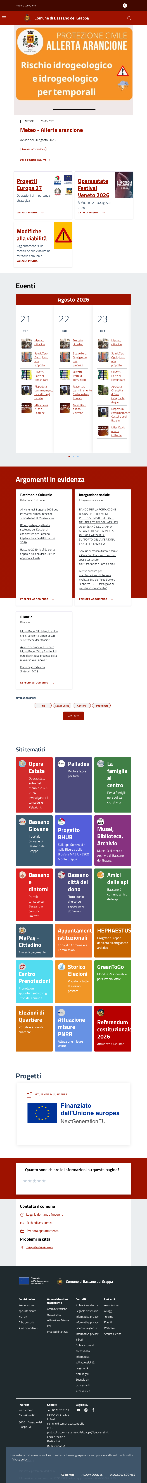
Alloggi (108, 1311)
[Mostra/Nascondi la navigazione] (4, 18)
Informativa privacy (87, 1316)
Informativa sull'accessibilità (85, 1359)
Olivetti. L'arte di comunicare (41, 376)
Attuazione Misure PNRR (58, 1323)
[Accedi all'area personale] (126, 5)
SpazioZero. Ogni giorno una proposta (41, 359)
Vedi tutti (73, 716)
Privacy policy (19, 1459)
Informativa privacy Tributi (87, 1337)
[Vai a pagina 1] (69, 456)
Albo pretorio (26, 1322)
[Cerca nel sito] (129, 18)
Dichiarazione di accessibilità (85, 1348)
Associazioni (111, 1305)
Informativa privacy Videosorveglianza (87, 1325)
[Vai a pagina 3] (78, 456)
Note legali (82, 1374)
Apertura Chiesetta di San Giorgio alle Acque (117, 394)
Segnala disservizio (87, 1311)
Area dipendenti (28, 1328)
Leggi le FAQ (83, 1368)
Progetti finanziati (57, 1331)
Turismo (108, 1316)
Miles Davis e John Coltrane (41, 409)
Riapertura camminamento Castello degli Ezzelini (43, 392)
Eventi (108, 1322)
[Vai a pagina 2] (73, 456)
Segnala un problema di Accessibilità (83, 1385)
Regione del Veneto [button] (26, 5)
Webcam (109, 1328)
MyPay (23, 1316)
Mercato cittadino (39, 342)
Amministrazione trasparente (57, 1312)
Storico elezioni (113, 1334)
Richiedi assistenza (87, 1305)
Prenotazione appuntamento (27, 1308)
